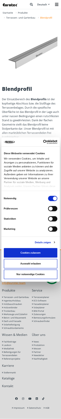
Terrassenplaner (41, 297)
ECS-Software (39, 300)
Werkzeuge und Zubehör (15, 314)
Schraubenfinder (41, 321)
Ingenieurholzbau (12, 300)
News (36, 341)
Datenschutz (34, 407)
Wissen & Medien (14, 334)
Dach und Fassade (12, 321)
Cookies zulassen (30, 252)
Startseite (8, 12)
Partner (37, 352)
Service (37, 290)
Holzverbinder (10, 307)
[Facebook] (16, 398)
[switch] (52, 208)
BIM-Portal (38, 310)
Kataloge (8, 378)
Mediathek (8, 348)
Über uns (38, 334)
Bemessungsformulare (44, 317)
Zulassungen (39, 314)
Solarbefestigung (11, 324)
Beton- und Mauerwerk (14, 317)
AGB (47, 407)
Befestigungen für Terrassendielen (11, 354)
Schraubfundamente (13, 328)
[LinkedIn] (37, 398)
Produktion (39, 345)
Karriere (8, 365)
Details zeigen (43, 242)
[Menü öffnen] (56, 4)
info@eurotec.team (14, 283)
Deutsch (42, 4)
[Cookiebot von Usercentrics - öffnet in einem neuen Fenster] (43, 142)
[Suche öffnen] (31, 4)
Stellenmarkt (9, 372)
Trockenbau (9, 310)
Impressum (19, 407)
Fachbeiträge (9, 341)
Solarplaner (39, 307)
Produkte (23, 12)
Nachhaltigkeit (40, 358)
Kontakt (7, 386)
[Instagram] (23, 398)
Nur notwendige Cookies (30, 274)
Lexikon (7, 345)
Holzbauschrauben (12, 304)
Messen (37, 348)
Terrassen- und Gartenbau (20, 17)
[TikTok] (43, 398)
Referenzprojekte (11, 358)
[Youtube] (29, 398)
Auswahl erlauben (30, 263)
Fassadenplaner (41, 304)
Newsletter (38, 355)
